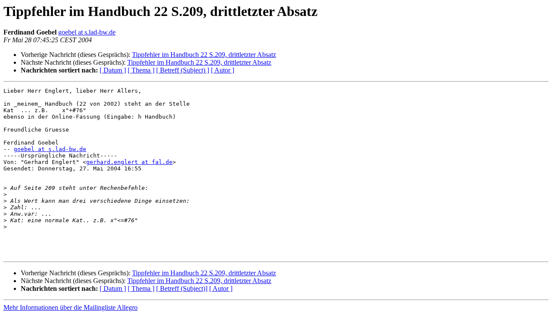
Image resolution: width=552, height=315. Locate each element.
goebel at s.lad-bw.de (87, 32)
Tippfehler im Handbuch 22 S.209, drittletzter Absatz (204, 54)
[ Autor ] (222, 70)
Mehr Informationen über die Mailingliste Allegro (70, 307)
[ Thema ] (141, 70)
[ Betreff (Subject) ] (182, 70)
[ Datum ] (113, 70)
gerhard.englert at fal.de (129, 162)
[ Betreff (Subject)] (181, 288)
